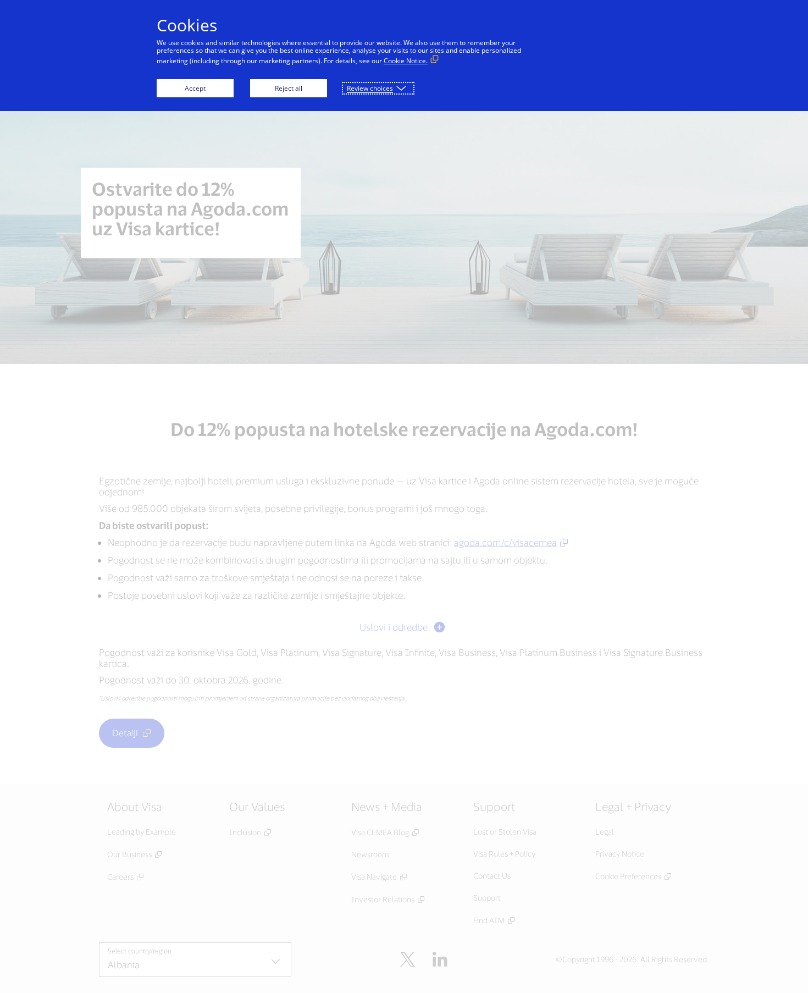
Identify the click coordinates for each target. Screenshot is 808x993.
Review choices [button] (370, 88)
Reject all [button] (288, 88)
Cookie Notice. (406, 60)
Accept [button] (195, 88)
